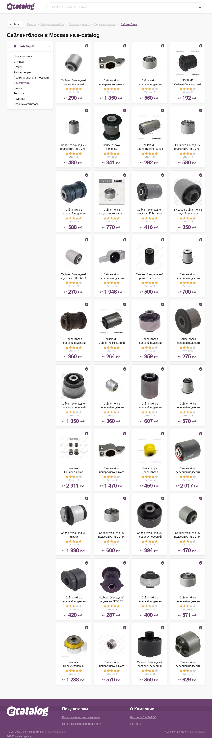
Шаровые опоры (23, 56)
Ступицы (19, 61)
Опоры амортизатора (26, 104)
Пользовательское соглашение (81, 717)
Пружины (19, 99)
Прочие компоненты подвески (31, 77)
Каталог (31, 24)
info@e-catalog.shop (54, 731)
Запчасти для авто (79, 24)
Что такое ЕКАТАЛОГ (143, 717)
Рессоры (19, 93)
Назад (16, 24)
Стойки (18, 67)
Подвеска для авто (105, 24)
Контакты (135, 724)
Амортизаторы (22, 72)
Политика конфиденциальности (81, 724)
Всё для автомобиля (52, 24)
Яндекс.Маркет (196, 731)
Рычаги (18, 88)
